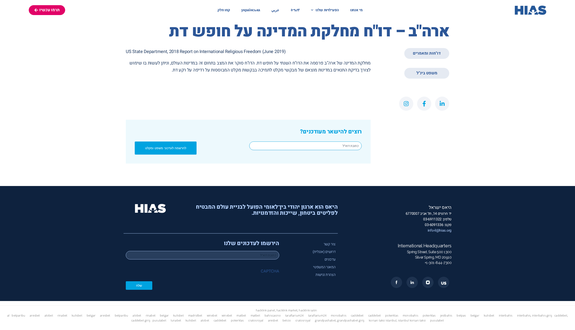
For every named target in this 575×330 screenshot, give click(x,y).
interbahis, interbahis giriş (534, 315)
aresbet (35, 315)
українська (250, 10)
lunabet (176, 320)
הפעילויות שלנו (327, 10)
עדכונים (330, 259)
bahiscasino (273, 315)
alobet (48, 315)
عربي (275, 10)
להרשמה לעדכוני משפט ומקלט (165, 148)
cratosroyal (255, 320)
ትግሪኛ (295, 10)
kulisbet (77, 315)
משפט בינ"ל (426, 73)
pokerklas (391, 315)
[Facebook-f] (424, 104)
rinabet (62, 315)
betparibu (18, 315)
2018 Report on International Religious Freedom (215, 51)
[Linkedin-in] (442, 104)
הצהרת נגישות (325, 274)
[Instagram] (406, 104)
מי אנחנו (356, 10)
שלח (139, 285)
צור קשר (330, 244)
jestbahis (446, 315)
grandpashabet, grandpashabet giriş (339, 320)
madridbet (195, 315)
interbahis (506, 315)
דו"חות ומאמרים (427, 53)
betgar (91, 315)
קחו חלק (223, 10)
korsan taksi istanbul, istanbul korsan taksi (397, 320)
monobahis (338, 315)
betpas (461, 315)
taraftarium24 (294, 315)
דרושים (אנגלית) (324, 252)
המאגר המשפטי (324, 267)
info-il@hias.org (439, 230)
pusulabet (159, 320)
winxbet (212, 315)
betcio (287, 320)
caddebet (357, 315)
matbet (241, 315)
